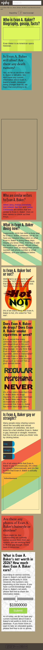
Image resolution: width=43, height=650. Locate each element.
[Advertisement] (19, 154)
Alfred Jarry (8, 205)
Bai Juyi (18, 207)
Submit (18, 610)
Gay (6, 444)
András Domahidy (23, 205)
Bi (4, 456)
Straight (7, 450)
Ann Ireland (8, 207)
